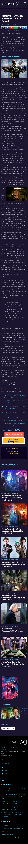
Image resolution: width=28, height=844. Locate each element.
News (16, 493)
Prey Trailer (4, 825)
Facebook (7, 767)
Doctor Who (5, 24)
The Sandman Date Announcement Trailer (13, 828)
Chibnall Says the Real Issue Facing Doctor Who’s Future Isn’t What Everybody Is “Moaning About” (13, 814)
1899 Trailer (4, 831)
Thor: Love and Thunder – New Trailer (11, 838)
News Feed (7, 785)
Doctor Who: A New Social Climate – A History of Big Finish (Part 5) (11, 498)
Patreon (6, 763)
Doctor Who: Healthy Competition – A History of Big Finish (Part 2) (13, 597)
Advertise (3, 747)
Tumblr (6, 773)
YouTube (6, 780)
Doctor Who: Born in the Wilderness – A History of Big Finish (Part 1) (12, 664)
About (6, 749)
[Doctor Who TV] (10, 6)
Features (13, 24)
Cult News (6, 821)
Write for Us (16, 747)
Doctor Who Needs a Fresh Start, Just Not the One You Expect (12, 631)
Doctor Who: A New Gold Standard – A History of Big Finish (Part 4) (12, 531)
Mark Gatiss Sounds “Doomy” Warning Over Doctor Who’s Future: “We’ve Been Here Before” (13, 796)
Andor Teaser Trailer (7, 834)
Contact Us (10, 747)
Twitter (6, 770)
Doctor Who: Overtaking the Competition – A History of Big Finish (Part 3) (13, 564)
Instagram (7, 777)
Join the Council (14, 456)
